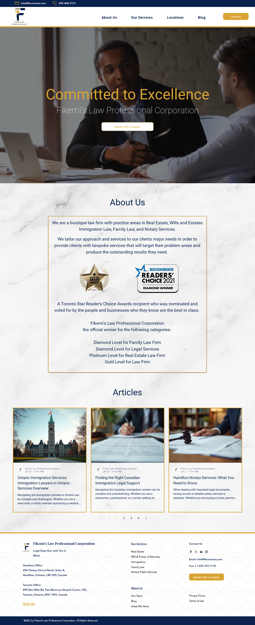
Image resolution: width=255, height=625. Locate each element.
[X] (196, 551)
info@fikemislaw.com (33, 3)
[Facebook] (191, 551)
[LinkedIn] (201, 551)
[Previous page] (109, 518)
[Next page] (146, 518)
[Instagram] (206, 551)
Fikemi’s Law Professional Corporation (64, 543)
